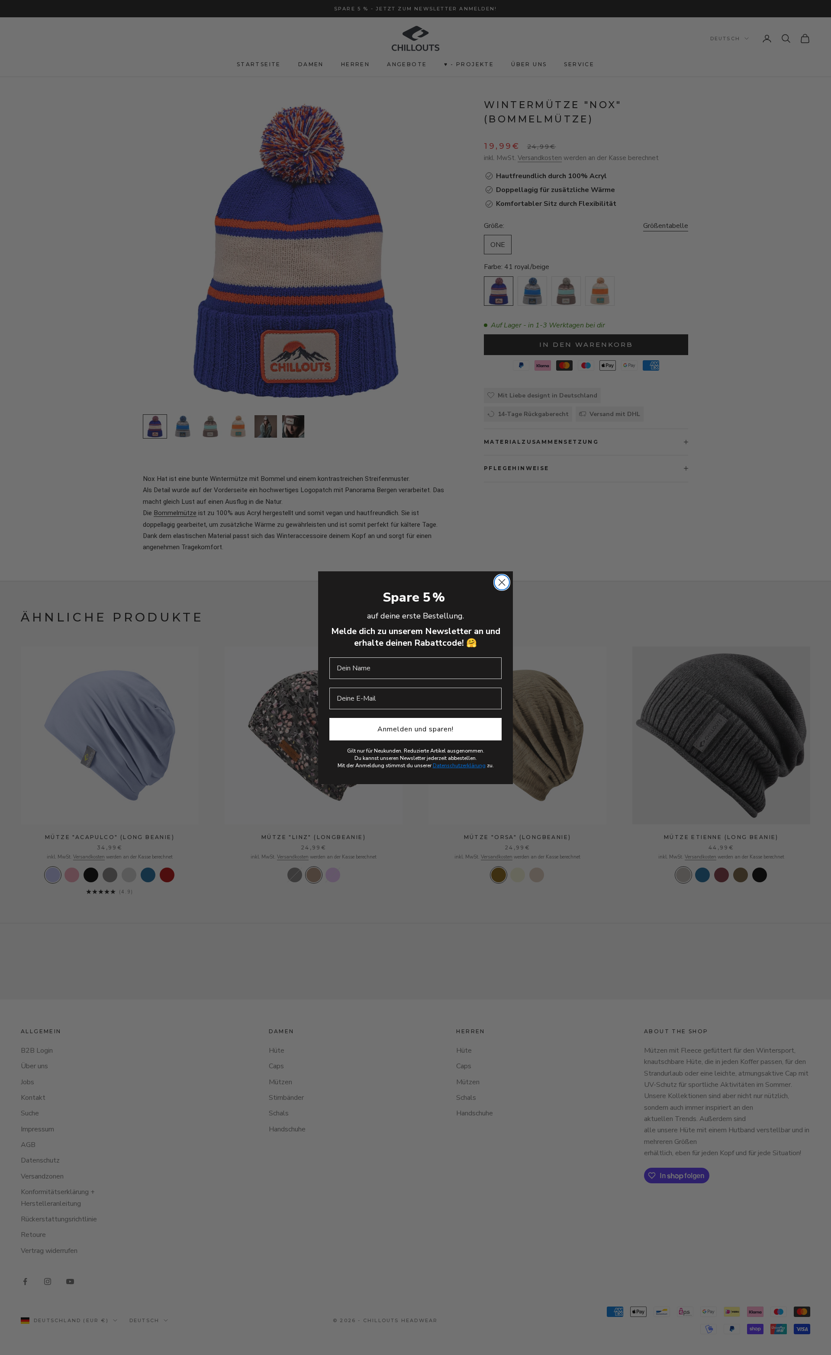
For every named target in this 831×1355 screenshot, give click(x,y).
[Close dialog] (501, 582)
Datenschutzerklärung (459, 765)
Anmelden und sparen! (415, 729)
